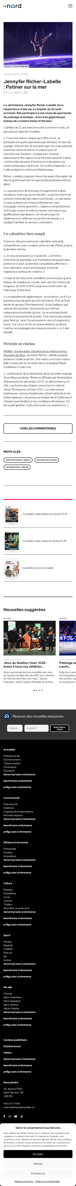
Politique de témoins (23, 1181)
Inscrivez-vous (60, 728)
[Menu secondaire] (70, 5)
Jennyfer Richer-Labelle (18, 460)
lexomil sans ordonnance (18, 780)
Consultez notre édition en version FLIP (44, 514)
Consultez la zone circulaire (37, 568)
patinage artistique (47, 460)
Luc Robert (15, 92)
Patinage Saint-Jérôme (17, 467)
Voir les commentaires (38, 428)
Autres (7, 618)
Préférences (38, 1173)
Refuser (38, 1164)
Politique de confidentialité (47, 1181)
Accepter (38, 1154)
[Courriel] (25, 92)
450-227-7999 (12, 1103)
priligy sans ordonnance (17, 787)
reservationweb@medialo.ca (19, 1107)
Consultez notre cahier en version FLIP (44, 541)
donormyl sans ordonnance (20, 774)
